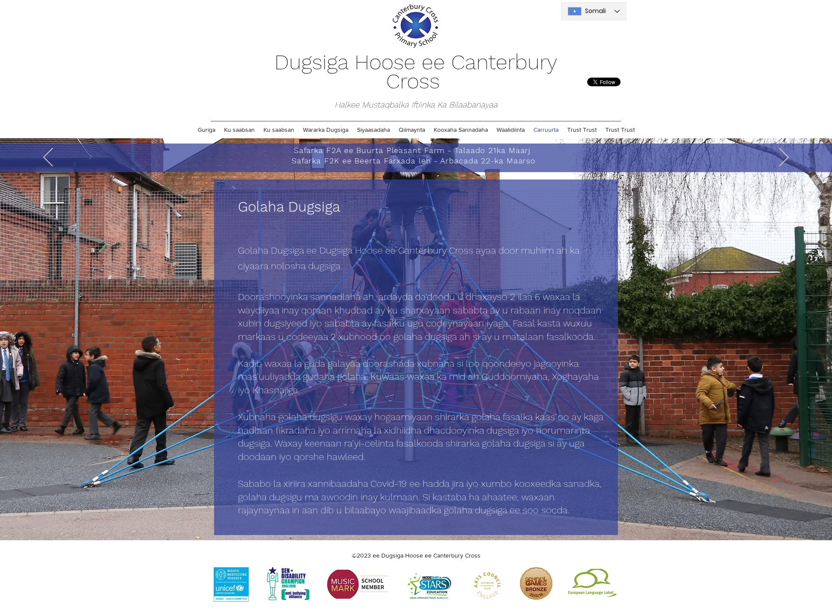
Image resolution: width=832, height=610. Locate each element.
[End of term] (422, 150)
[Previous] (48, 158)
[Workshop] (411, 150)
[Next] (784, 158)
